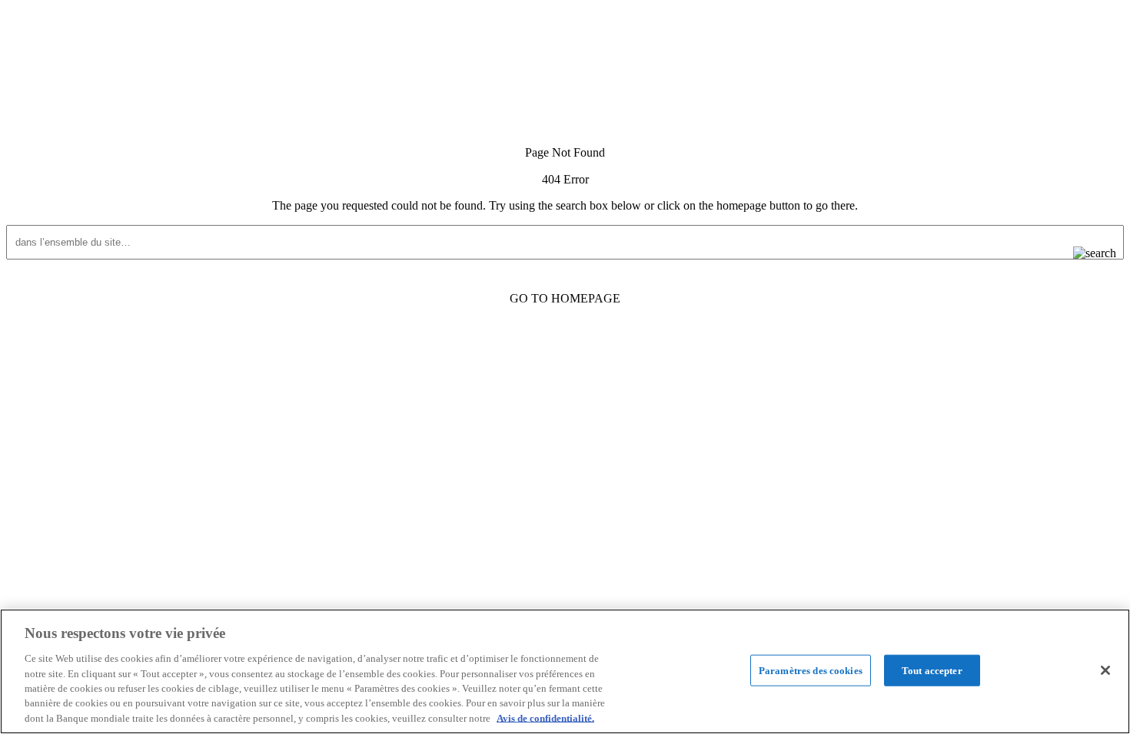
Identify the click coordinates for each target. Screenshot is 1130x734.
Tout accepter (932, 670)
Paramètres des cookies (810, 670)
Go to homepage (565, 298)
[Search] (1082, 253)
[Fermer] (1105, 670)
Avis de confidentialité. (545, 718)
